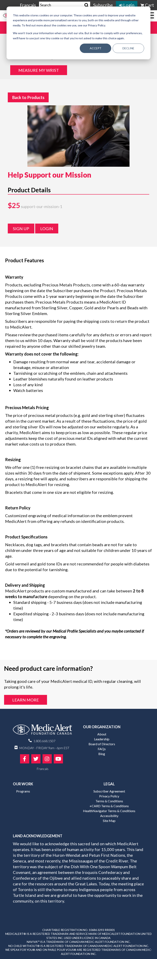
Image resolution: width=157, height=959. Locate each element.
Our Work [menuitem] (23, 784)
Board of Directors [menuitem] (102, 744)
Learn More (25, 699)
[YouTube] (58, 758)
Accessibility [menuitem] (109, 816)
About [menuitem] (101, 734)
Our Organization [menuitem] (101, 727)
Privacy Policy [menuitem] (109, 796)
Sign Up (21, 228)
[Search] (86, 5)
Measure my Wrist (38, 70)
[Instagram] (47, 758)
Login (46, 228)
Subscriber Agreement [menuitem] (109, 791)
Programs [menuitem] (23, 791)
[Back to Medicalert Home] (42, 731)
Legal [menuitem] (109, 784)
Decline (128, 48)
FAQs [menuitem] (102, 749)
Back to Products (28, 97)
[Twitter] (35, 758)
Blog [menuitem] (101, 754)
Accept (95, 48)
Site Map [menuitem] (109, 821)
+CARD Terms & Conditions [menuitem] (109, 806)
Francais (28, 5)
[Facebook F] (24, 758)
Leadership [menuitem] (101, 739)
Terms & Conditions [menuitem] (109, 801)
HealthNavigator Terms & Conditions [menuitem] (109, 811)
